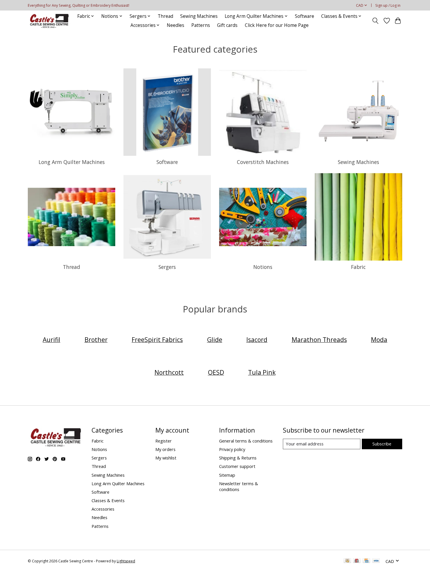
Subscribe (381, 444)
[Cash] (347, 561)
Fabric (358, 266)
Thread (165, 16)
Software (304, 16)
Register (163, 441)
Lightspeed (126, 561)
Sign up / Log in (387, 5)
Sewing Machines (199, 16)
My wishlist (165, 458)
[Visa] (376, 561)
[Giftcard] (356, 561)
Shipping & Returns (238, 458)
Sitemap (227, 475)
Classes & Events (108, 500)
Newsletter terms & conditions (238, 486)
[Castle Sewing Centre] (49, 21)
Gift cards (227, 25)
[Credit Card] (366, 561)
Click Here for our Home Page (277, 25)
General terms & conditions (246, 441)
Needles (175, 25)
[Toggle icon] (375, 20)
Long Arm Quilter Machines (72, 161)
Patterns (200, 25)
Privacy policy (232, 449)
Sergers (167, 266)
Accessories (103, 509)
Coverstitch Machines (263, 161)
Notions (262, 266)
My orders (165, 449)
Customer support (237, 466)
